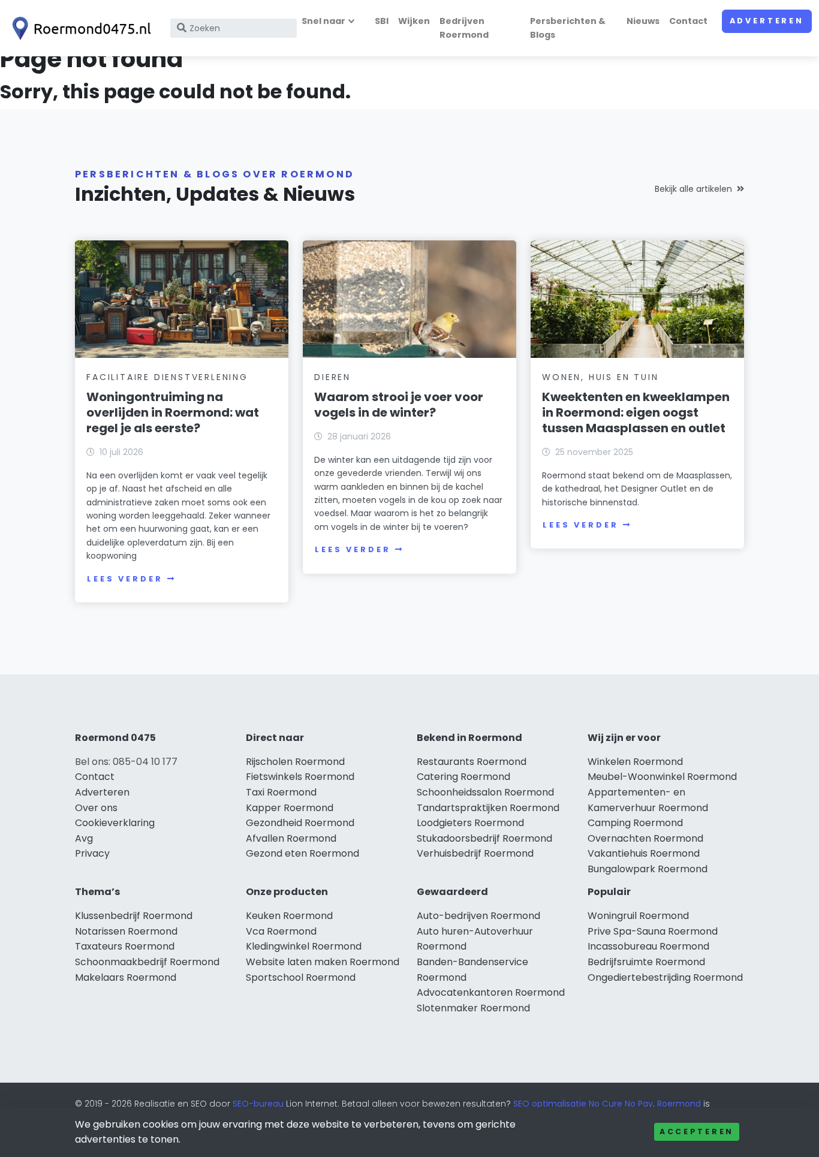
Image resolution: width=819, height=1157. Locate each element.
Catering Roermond (463, 777)
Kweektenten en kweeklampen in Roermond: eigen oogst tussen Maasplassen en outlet (636, 412)
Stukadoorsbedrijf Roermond (484, 838)
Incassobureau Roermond (648, 946)
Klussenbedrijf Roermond (133, 916)
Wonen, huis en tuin (600, 377)
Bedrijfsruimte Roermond (646, 962)
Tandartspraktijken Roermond (488, 808)
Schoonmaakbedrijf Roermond (147, 962)
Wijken (414, 21)
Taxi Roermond (281, 792)
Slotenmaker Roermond (473, 1008)
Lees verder (124, 579)
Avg (84, 838)
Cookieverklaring (115, 823)
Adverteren (767, 21)
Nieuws (643, 21)
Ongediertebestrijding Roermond (665, 977)
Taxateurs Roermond (124, 946)
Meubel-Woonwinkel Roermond (662, 777)
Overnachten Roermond (645, 838)
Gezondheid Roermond (300, 823)
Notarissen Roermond (126, 931)
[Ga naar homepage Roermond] (79, 28)
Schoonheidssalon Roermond (485, 792)
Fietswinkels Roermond (300, 777)
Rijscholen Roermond (295, 762)
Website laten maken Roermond (322, 962)
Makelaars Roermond (125, 977)
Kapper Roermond (289, 808)
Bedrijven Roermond (464, 28)
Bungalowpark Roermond (647, 869)
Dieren (332, 377)
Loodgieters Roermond (470, 823)
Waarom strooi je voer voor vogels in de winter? (398, 404)
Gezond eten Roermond (302, 853)
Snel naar (323, 21)
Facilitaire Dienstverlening (167, 377)
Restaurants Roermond (471, 762)
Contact (688, 21)
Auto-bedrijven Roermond (478, 916)
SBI (382, 21)
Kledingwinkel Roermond (304, 946)
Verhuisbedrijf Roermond (475, 853)
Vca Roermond (281, 931)
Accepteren (697, 1131)
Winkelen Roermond (635, 762)
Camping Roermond (635, 823)
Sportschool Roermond (301, 977)
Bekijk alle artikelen (693, 189)
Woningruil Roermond (638, 916)
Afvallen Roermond (291, 838)
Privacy (92, 853)
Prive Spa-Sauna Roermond (653, 931)
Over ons (96, 808)
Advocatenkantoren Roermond (491, 992)
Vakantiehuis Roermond (644, 853)
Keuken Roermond (289, 916)
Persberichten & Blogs (568, 28)
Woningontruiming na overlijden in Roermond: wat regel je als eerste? (172, 412)
